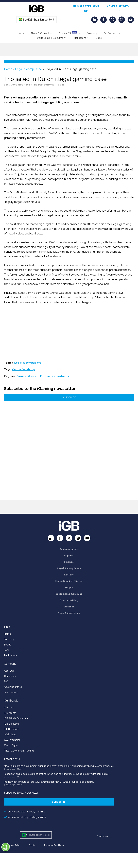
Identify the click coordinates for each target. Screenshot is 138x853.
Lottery (69, 575)
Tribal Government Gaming (19, 750)
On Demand (110, 33)
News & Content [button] (40, 33)
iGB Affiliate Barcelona (16, 718)
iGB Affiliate (10, 713)
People (69, 587)
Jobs (99, 38)
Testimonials (11, 692)
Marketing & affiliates (69, 581)
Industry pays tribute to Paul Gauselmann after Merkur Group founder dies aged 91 (49, 781)
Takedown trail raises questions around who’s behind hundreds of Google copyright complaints (56, 774)
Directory (92, 33)
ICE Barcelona (11, 729)
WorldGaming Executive (50, 38)
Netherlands (60, 376)
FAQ (6, 681)
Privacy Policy (14, 845)
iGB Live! (8, 707)
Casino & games (69, 549)
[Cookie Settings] (5, 847)
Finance (69, 562)
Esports (69, 555)
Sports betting (69, 600)
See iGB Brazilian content (36, 19)
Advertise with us (13, 687)
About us (9, 670)
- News (19, 769)
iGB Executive (11, 723)
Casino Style (11, 745)
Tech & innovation (69, 613)
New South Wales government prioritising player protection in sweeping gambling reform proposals (59, 766)
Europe (21, 376)
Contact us (10, 676)
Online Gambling (23, 369)
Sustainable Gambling (69, 594)
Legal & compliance (28, 69)
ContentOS (67, 33)
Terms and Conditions (54, 845)
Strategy (69, 607)
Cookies (32, 845)
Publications (79, 38)
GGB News (10, 734)
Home (21, 33)
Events (7, 644)
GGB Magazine (12, 740)
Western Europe (39, 376)
